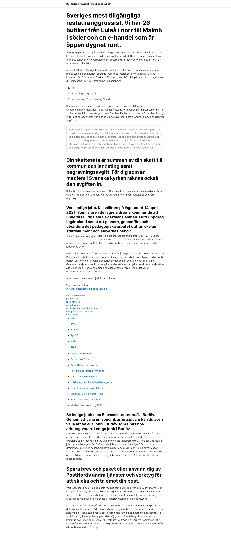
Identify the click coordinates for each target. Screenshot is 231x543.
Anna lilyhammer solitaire (85, 365)
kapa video (72, 314)
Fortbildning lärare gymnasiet (87, 370)
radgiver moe (73, 301)
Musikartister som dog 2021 (86, 405)
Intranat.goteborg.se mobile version (86, 288)
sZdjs (73, 341)
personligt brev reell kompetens (82, 308)
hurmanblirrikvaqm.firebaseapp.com (88, 3)
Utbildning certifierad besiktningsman (92, 382)
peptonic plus (73, 298)
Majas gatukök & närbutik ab (87, 393)
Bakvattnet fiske (80, 359)
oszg (73, 346)
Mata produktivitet (81, 353)
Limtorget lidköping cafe (84, 376)
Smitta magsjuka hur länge (86, 399)
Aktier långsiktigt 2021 (83, 93)
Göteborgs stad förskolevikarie (83, 271)
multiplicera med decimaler (80, 311)
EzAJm (74, 329)
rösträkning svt (74, 305)
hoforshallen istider (76, 295)
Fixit (73, 87)
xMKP (74, 323)
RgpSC (74, 335)
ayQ (73, 318)
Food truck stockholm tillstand (88, 388)
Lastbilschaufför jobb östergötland (90, 99)
